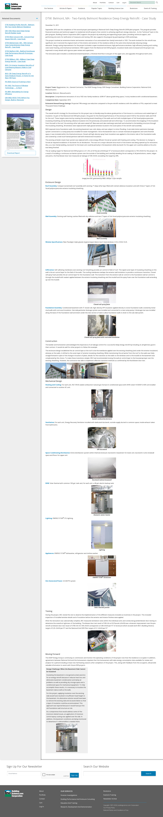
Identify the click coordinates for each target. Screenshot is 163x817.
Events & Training (150, 8)
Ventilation (49, 422)
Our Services (48, 8)
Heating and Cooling (53, 385)
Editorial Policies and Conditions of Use (115, 810)
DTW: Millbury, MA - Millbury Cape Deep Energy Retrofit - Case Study (19, 60)
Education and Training (69, 803)
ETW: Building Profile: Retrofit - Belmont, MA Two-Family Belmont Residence (20, 26)
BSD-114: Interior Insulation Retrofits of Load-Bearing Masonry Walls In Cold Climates (19, 67)
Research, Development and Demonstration (76, 807)
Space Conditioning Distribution (57, 453)
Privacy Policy (110, 808)
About (95, 2)
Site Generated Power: (54, 581)
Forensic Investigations (69, 795)
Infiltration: (49, 270)
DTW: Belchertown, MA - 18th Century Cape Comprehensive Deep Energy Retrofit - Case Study (19, 45)
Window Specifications (53, 242)
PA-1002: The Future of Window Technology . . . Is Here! (16, 87)
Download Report (13, 153)
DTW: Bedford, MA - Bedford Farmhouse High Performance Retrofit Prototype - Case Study (20, 53)
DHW (47, 483)
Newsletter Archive (110, 799)
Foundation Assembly (53, 308)
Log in (124, 2)
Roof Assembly (51, 186)
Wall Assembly (50, 216)
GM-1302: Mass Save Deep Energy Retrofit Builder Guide (17, 32)
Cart (118, 2)
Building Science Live (115, 8)
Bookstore (133, 8)
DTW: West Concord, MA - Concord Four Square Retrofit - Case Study (19, 38)
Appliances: (49, 553)
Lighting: (48, 518)
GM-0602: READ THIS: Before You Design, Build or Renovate (17, 99)
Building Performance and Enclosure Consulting (78, 799)
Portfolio (103, 2)
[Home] (13, 8)
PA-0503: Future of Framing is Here (17, 82)
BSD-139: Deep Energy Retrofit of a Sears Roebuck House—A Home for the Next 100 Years (19, 75)
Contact (111, 2)
